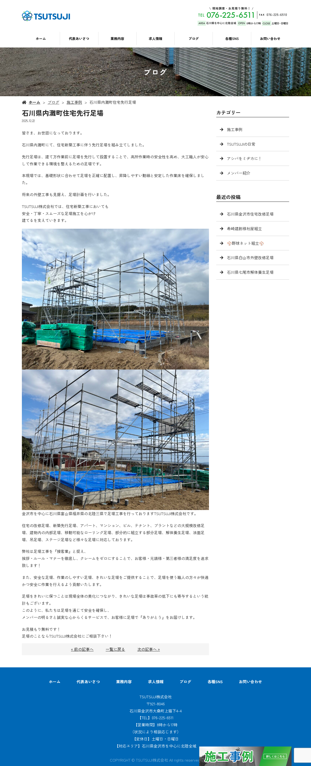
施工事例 (74, 102)
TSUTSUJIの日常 (241, 144)
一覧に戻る (115, 649)
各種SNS (232, 38)
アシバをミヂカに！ (244, 158)
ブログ (194, 38)
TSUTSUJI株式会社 (155, 697)
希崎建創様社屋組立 (244, 228)
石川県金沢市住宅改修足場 (250, 214)
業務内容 (117, 38)
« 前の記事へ (82, 649)
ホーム (41, 38)
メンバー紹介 (238, 173)
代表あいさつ (79, 38)
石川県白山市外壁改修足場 (250, 257)
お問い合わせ (270, 38)
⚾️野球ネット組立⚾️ (245, 243)
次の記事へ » (148, 649)
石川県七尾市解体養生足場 (250, 272)
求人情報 (155, 38)
